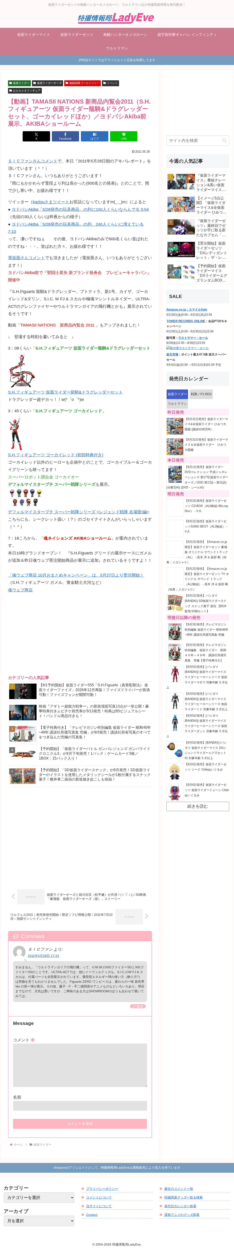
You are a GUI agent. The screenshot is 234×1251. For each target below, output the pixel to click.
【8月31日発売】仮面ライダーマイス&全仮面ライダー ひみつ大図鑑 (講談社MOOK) (206, 424)
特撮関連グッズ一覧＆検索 (183, 1197)
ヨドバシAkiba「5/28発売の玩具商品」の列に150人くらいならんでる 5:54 (80, 209)
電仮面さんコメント (26, 258)
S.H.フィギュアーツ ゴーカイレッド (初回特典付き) (55, 455)
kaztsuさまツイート (51, 202)
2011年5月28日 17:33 (43, 956)
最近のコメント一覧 (178, 1189)
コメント (24, 1040)
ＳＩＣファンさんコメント (32, 161)
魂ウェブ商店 (20, 590)
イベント (112, 83)
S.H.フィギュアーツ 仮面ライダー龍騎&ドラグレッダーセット (65, 392)
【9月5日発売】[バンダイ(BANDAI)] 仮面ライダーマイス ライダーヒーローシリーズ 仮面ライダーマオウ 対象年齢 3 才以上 (197, 677)
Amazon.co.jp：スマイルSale (186, 309)
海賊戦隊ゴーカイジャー (84, 83)
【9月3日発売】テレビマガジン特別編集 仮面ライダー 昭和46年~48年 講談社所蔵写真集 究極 (206, 629)
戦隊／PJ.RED (201, 394)
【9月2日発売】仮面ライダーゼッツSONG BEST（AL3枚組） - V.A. (206, 526)
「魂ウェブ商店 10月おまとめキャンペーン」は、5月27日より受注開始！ (76, 575)
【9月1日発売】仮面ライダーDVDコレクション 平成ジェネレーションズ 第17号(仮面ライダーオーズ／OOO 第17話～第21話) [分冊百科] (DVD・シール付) (197, 477)
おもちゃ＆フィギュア (26, 90)
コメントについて (99, 1197)
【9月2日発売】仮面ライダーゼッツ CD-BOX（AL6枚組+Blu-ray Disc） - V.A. (206, 506)
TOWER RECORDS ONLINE (186, 321)
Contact (91, 1215)
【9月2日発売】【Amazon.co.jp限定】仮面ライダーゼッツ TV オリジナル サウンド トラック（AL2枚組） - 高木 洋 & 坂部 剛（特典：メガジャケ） (197, 579)
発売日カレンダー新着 (180, 1206)
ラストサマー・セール (193, 338)
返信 (140, 1006)
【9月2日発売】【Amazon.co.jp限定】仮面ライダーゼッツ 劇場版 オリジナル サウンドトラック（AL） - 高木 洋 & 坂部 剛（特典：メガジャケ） (197, 552)
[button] (225, 140)
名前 (17, 1097)
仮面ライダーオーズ (49, 83)
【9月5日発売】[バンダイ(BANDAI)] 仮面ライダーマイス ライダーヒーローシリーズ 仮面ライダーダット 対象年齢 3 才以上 (197, 726)
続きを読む (197, 806)
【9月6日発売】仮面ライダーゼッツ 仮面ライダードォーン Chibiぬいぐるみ (207, 790)
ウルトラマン (177, 403)
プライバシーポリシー (102, 1189)
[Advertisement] (80, 638)
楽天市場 (172, 354)
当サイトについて (99, 1206)
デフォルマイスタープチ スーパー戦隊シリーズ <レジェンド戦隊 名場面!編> (78, 512)
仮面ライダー (21, 83)
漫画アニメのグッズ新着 (181, 1215)
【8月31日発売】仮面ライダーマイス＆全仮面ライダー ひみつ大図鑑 (206, 445)
